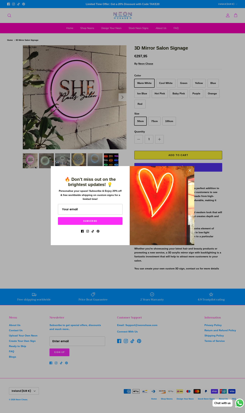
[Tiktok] (92, 231)
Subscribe (90, 220)
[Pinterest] (98, 231)
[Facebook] (82, 231)
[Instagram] (87, 231)
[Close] (190, 171)
